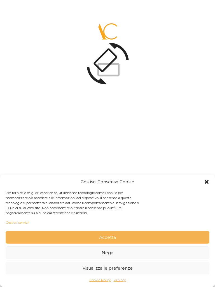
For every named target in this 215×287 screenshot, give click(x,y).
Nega (107, 252)
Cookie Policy (100, 280)
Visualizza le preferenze (108, 268)
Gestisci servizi (17, 222)
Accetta (107, 237)
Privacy (120, 280)
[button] (206, 182)
